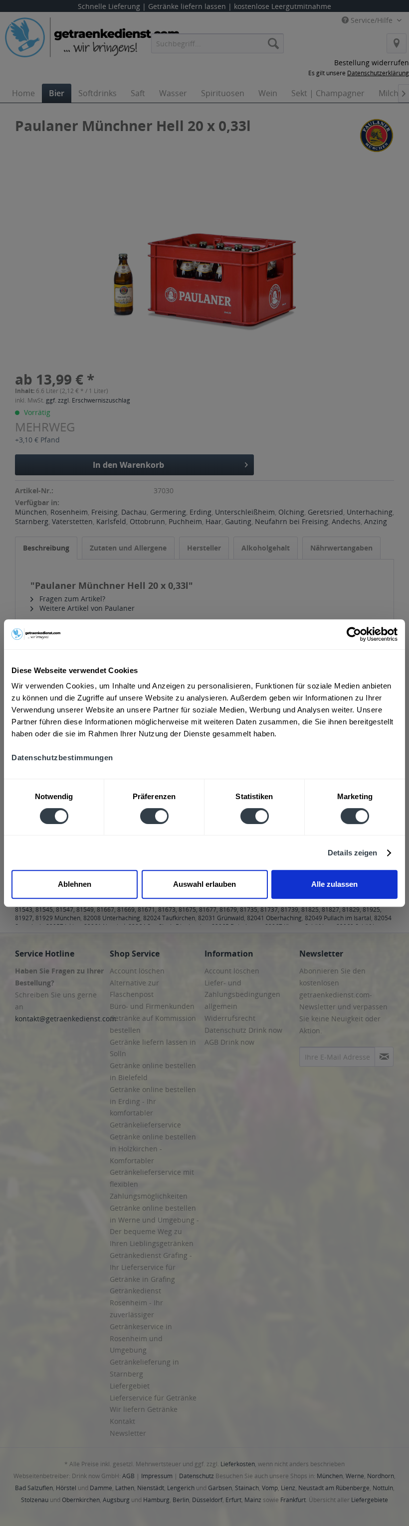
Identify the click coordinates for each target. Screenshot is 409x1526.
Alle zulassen (334, 884)
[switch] (154, 816)
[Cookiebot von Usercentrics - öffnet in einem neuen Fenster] (354, 634)
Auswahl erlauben (204, 884)
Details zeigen (352, 852)
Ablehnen (74, 884)
